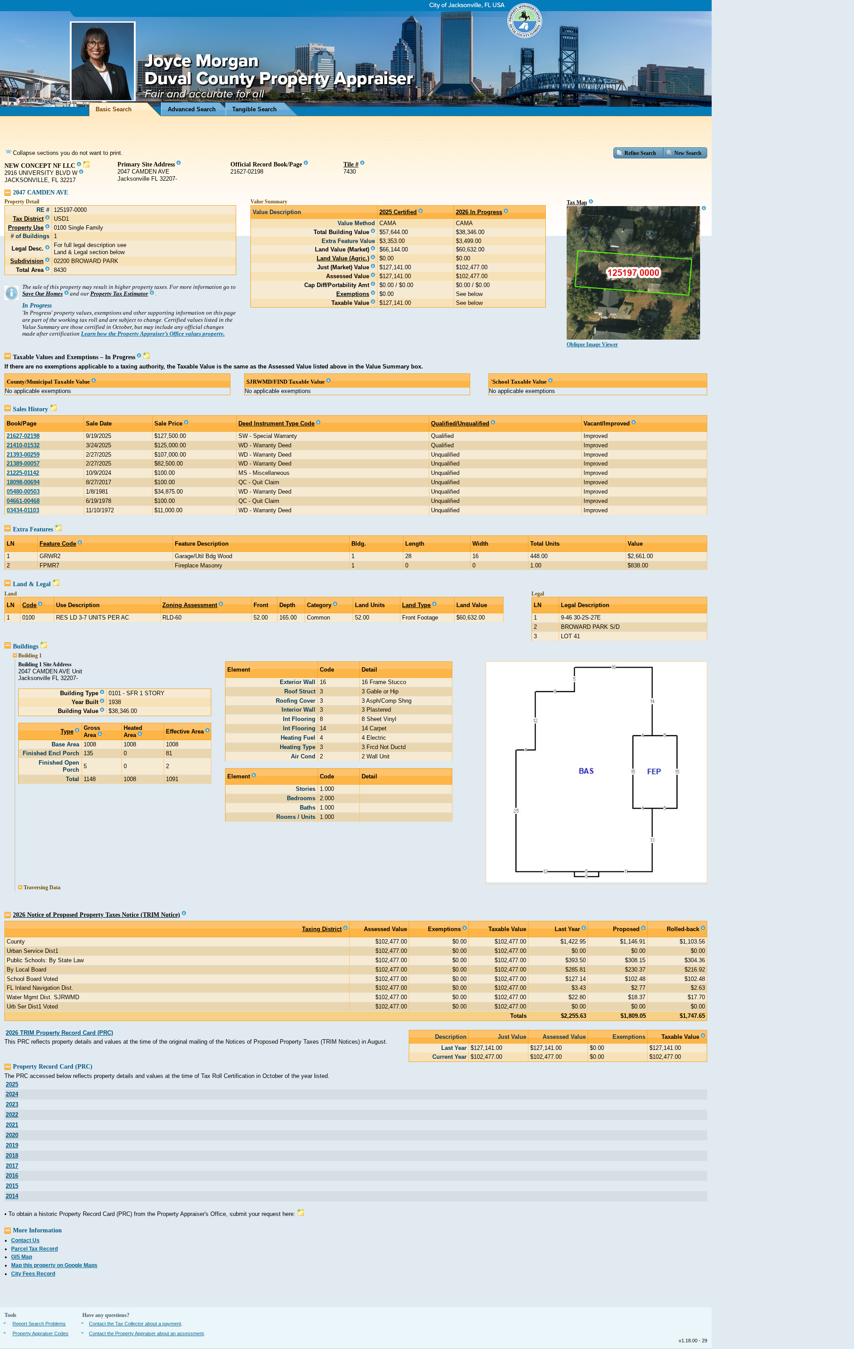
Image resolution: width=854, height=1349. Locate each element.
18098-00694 (23, 482)
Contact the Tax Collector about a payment (135, 1323)
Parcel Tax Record (34, 1249)
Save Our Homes (42, 294)
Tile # (351, 164)
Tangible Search (254, 109)
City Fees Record (33, 1274)
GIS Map (21, 1257)
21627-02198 (23, 436)
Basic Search (114, 109)
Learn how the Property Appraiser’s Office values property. (153, 334)
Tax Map (577, 202)
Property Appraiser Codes (40, 1333)
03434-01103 (23, 510)
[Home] (356, 58)
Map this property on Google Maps (54, 1265)
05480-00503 (23, 491)
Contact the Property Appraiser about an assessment (146, 1333)
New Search (687, 153)
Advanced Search (192, 109)
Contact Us (25, 1240)
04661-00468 (23, 501)
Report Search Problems (39, 1323)
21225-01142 (23, 473)
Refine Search (640, 153)
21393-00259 (23, 454)
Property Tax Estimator (119, 294)
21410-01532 (23, 445)
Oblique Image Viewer (592, 344)
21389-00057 (23, 463)
